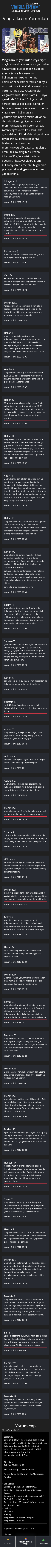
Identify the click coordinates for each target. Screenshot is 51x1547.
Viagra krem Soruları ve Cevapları (19, 1517)
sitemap (7, 1514)
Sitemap (8, 1534)
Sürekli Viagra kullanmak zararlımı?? (20, 1486)
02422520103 (18, 1465)
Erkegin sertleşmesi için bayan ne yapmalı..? (24, 1496)
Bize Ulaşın (9, 1511)
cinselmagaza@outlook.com (21, 1469)
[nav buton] (47, 5)
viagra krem (29, 920)
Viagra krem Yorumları (14, 1520)
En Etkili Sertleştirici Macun (16, 1499)
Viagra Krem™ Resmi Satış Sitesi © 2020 (19, 1528)
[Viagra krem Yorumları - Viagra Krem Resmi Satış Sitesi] (26, 12)
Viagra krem (9, 439)
